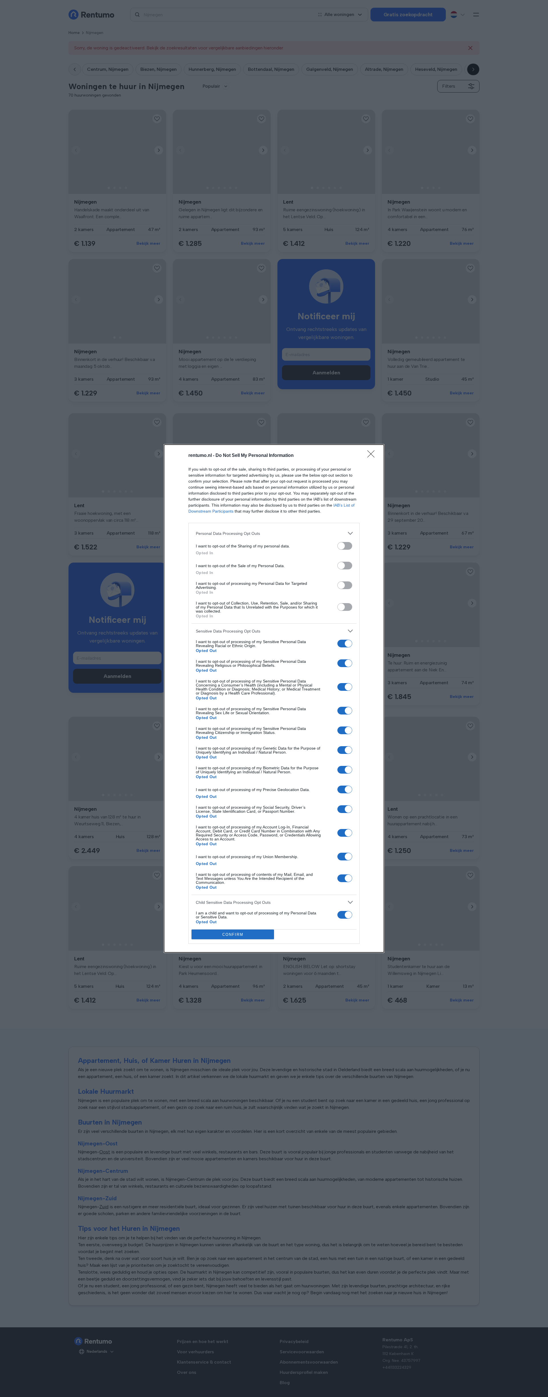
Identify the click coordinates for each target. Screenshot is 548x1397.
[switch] (344, 546)
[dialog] (274, 698)
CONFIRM (232, 934)
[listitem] (274, 533)
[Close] (372, 455)
